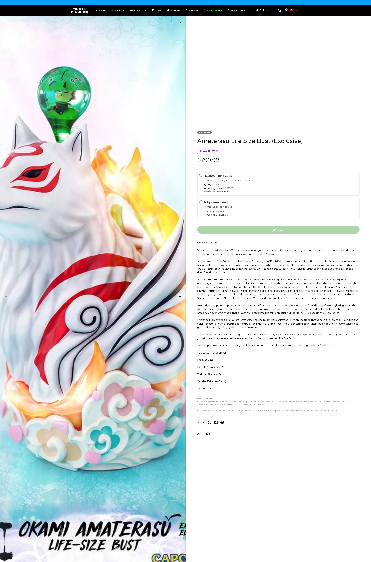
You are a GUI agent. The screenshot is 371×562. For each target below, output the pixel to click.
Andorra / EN (266, 10)
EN (296, 10)
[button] (6, 296)
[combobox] (294, 10)
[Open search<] (279, 10)
